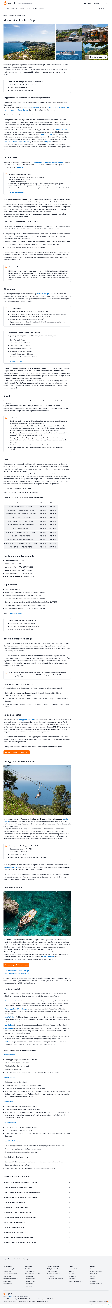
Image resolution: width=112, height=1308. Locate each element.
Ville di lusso (50, 1276)
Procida (92, 1281)
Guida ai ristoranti (52, 1271)
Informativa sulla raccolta (101, 1306)
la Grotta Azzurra (63, 107)
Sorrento (93, 1274)
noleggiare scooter (26, 719)
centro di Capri (36, 162)
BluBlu (10, 1296)
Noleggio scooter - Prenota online (16, 752)
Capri (42, 134)
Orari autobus (7, 1276)
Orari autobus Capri (15, 361)
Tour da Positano (30, 1281)
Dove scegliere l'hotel (53, 1274)
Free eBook (72, 1274)
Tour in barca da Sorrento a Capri (16, 971)
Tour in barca (29, 1276)
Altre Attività (28, 1286)
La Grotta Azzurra (30, 1271)
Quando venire (8, 1283)
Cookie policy (31, 1301)
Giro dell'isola (29, 1269)
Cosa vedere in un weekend (33, 1274)
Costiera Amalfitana (96, 1271)
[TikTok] (27, 1258)
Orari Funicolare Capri (16, 192)
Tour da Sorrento (30, 1278)
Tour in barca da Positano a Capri (16, 973)
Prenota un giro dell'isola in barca (16, 965)
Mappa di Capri (8, 1281)
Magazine (71, 1271)
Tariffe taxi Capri (15, 613)
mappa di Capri (62, 129)
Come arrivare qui (9, 1269)
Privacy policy (22, 1301)
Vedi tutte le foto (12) (99, 57)
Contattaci (72, 1278)
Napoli (92, 1276)
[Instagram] (23, 1258)
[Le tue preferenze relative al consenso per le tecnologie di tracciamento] (109, 1305)
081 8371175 (32, 624)
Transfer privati (8, 1271)
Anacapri (48, 134)
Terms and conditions (10, 1301)
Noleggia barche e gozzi (11, 1278)
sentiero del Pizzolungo (13, 142)
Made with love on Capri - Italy (98, 1301)
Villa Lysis (26, 142)
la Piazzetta (51, 107)
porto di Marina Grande (54, 162)
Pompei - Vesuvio (95, 1283)
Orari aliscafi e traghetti (10, 1274)
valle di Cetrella (11, 867)
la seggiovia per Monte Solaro (16, 110)
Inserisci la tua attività (75, 1281)
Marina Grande (33, 107)
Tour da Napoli (29, 1283)
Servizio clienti (73, 1269)
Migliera (48, 142)
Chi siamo (71, 1276)
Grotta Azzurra (48, 957)
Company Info (33, 1299)
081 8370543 (25, 629)
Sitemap (40, 1299)
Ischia (92, 1278)
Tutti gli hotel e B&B (52, 1269)
